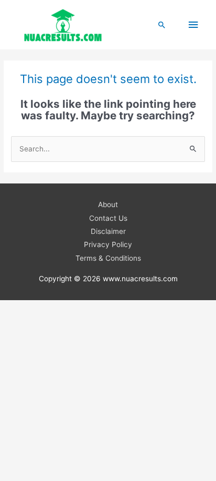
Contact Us (108, 218)
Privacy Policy (108, 244)
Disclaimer (108, 231)
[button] (162, 24)
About (108, 204)
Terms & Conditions (108, 258)
